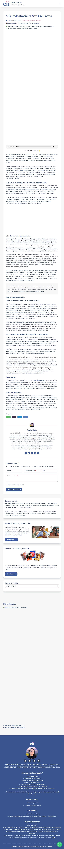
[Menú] (60, 4)
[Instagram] (25, 761)
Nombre (9, 470)
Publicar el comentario (14, 489)
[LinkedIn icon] (29, 453)
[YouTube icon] (38, 453)
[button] (59, 844)
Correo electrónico (30, 470)
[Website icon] (32, 453)
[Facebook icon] (26, 453)
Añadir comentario (12, 476)
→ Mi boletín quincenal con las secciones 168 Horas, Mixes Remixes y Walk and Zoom (32, 816)
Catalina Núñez (16, 2)
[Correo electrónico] (14, 417)
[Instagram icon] (35, 453)
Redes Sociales (35, 23)
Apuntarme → (11, 574)
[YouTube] (29, 761)
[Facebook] (25, 417)
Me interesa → (11, 539)
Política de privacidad (18, 484)
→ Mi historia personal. (32, 803)
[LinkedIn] (19, 417)
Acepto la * (16, 484)
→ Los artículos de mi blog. (32, 814)
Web (44, 470)
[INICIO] (6, 20)
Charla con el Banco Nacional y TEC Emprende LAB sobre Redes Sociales (14, 726)
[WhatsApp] (8, 417)
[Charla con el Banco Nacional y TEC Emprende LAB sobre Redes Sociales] (17, 664)
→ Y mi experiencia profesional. (32, 805)
